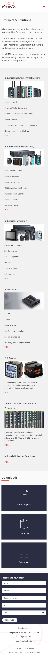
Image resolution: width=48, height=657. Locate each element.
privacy (20, 648)
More (6, 135)
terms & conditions (15, 652)
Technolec (9, 5)
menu (44, 6)
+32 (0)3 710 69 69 (24, 637)
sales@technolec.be (24, 641)
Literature (24, 533)
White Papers (24, 504)
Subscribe (9, 620)
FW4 (38, 652)
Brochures (24, 561)
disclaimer (29, 648)
